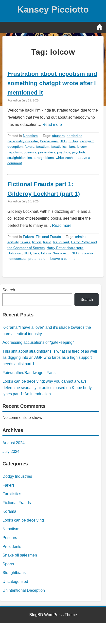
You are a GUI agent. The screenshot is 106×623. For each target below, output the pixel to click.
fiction (36, 242)
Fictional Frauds (48, 237)
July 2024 (10, 451)
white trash (64, 158)
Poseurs (9, 538)
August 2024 (13, 443)
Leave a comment (64, 259)
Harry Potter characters (65, 248)
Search (8, 290)
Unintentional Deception (23, 590)
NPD (75, 253)
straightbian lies (19, 158)
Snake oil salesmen (19, 555)
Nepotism (30, 136)
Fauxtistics (11, 494)
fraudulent (61, 242)
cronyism (87, 141)
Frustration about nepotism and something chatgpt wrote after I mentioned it (52, 83)
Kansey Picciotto (53, 9)
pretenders (46, 152)
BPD (63, 141)
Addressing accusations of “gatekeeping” (38, 342)
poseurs (30, 152)
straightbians (44, 158)
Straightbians (14, 573)
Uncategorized (15, 581)
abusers (58, 136)
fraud (47, 242)
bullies (73, 141)
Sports (8, 564)
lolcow (81, 146)
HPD (27, 253)
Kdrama (9, 511)
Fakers (28, 237)
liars (72, 146)
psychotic (79, 152)
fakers (29, 146)
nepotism (14, 152)
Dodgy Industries (17, 476)
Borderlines (49, 141)
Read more (52, 124)
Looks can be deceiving (23, 520)
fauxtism (42, 146)
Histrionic (14, 253)
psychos (63, 152)
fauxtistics (59, 146)
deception (15, 146)
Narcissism (61, 253)
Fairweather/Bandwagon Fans (28, 373)
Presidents (11, 546)
